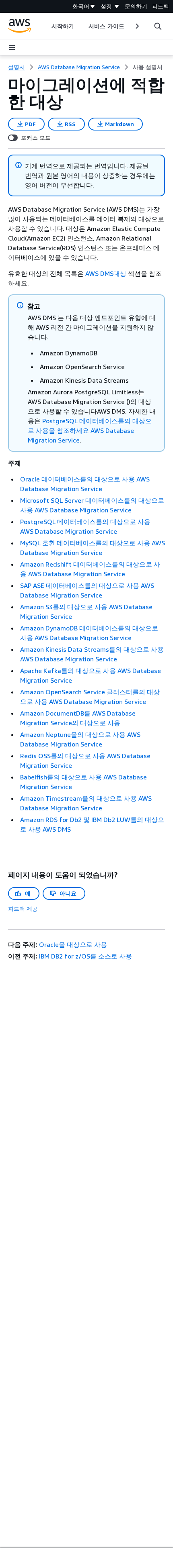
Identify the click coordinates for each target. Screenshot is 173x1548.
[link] (148, 67)
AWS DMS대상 (105, 273)
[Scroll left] (46, 26)
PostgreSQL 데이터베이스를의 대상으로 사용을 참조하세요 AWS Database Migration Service (90, 430)
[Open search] (157, 26)
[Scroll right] (137, 26)
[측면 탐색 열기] (12, 47)
